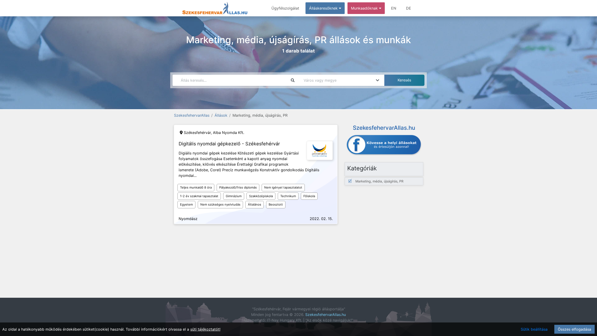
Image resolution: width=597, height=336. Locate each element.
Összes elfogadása (574, 329)
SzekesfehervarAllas (191, 115)
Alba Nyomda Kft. (228, 132)
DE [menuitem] (408, 8)
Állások (221, 115)
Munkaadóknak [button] (365, 8)
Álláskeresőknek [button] (324, 8)
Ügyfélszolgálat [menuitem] (285, 8)
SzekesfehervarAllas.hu (325, 314)
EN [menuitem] (393, 8)
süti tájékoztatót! (205, 329)
